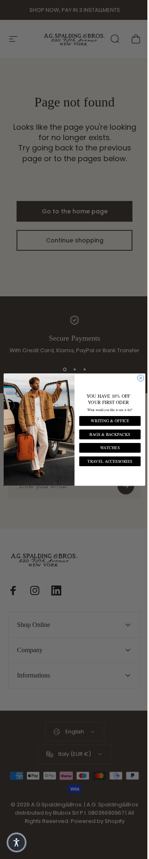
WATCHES (106, 447)
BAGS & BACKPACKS (107, 434)
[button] (16, 842)
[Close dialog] (138, 378)
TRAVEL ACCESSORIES (106, 461)
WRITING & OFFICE (107, 420)
